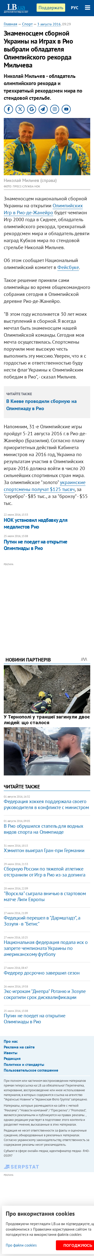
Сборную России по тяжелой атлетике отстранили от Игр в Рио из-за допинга (44, 872)
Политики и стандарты (24, 1064)
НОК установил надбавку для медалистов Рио (35, 523)
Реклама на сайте (19, 1046)
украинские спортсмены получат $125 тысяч (44, 485)
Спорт (27, 23)
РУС (74, 7)
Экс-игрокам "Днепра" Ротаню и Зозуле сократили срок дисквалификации (45, 994)
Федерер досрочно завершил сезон (42, 973)
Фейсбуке (68, 267)
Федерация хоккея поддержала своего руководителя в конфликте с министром (46, 804)
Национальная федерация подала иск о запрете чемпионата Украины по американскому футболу (46, 948)
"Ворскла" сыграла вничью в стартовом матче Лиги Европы (45, 896)
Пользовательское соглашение (31, 1070)
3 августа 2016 (49, 24)
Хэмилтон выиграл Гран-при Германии (44, 850)
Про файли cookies (21, 1245)
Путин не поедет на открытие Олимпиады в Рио (35, 544)
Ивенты (10, 1052)
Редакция (12, 1058)
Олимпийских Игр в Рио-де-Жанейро (43, 209)
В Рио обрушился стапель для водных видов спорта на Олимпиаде (43, 829)
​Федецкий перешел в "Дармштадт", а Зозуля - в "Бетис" (42, 921)
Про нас (11, 1041)
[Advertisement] (47, 603)
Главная (10, 23)
